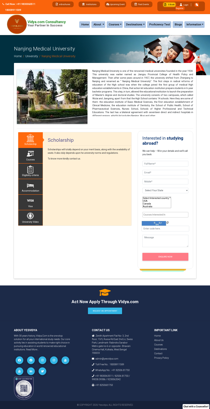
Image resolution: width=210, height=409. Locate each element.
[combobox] (165, 214)
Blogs (178, 24)
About (99, 24)
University (31, 56)
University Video (30, 222)
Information (194, 24)
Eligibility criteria (30, 175)
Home (85, 24)
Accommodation (30, 190)
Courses (114, 24)
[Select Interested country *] (157, 198)
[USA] (157, 201)
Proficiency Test (159, 24)
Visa (30, 206)
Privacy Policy (161, 357)
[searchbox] (165, 214)
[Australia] (157, 206)
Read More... (32, 349)
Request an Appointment (105, 311)
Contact (158, 353)
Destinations (134, 24)
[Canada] (157, 203)
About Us (159, 340)
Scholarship (30, 144)
